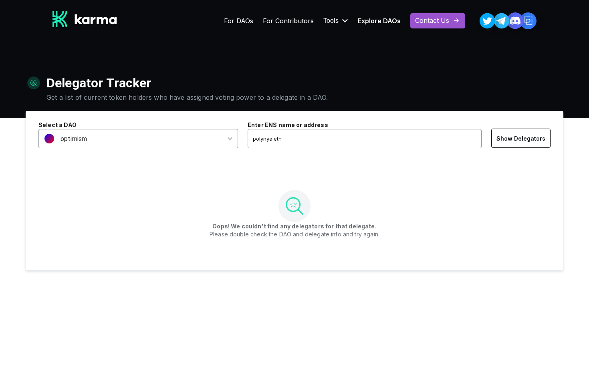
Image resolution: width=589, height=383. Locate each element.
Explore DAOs (379, 21)
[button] (133, 138)
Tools (331, 21)
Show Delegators (520, 138)
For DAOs (238, 21)
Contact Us (432, 20)
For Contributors (288, 21)
